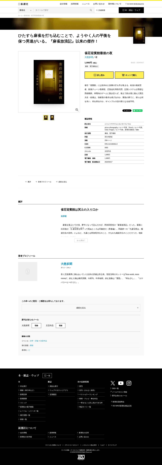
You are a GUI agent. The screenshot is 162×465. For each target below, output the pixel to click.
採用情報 (75, 4)
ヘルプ (102, 445)
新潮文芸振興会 (118, 402)
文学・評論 (34, 341)
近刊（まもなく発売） (87, 390)
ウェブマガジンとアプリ (59, 390)
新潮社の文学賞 (26, 437)
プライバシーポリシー (72, 445)
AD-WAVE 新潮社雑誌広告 (135, 4)
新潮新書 (23, 399)
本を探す (23, 386)
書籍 (31, 345)
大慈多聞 (89, 57)
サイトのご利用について (53, 445)
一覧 (48, 376)
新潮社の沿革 (84, 433)
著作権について (114, 4)
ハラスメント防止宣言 (89, 445)
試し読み (101, 75)
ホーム (20, 15)
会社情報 (63, 4)
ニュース (86, 4)
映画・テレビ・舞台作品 (88, 399)
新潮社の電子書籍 (26, 407)
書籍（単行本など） (27, 390)
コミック (23, 403)
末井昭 (64, 216)
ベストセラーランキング (88, 394)
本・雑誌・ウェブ (132, 10)
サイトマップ (112, 445)
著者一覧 (23, 419)
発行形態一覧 (25, 415)
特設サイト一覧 (85, 407)
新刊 (81, 386)
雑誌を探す (54, 386)
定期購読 (53, 394)
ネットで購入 (131, 75)
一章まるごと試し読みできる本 (91, 403)
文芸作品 (43, 341)
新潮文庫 (23, 394)
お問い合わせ (99, 4)
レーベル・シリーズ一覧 (29, 411)
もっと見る (80, 240)
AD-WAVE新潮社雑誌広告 (122, 406)
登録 (36, 325)
